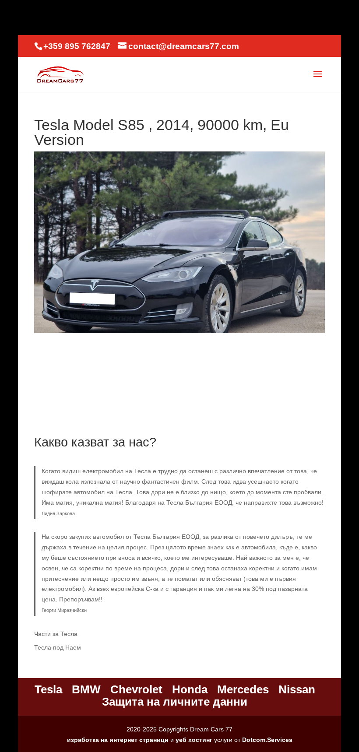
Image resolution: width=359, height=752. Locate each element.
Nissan (296, 689)
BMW (86, 689)
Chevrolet (136, 689)
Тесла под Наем (57, 647)
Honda (190, 689)
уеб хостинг (194, 739)
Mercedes (243, 689)
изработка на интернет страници (118, 739)
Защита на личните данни (174, 701)
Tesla (48, 689)
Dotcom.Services (267, 739)
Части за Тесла (55, 633)
